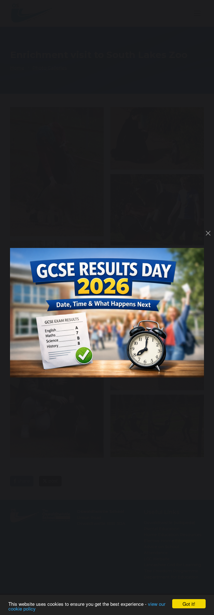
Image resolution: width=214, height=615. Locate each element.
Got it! (189, 603)
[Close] (208, 233)
